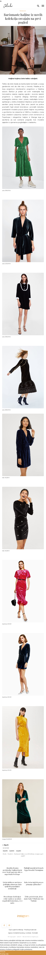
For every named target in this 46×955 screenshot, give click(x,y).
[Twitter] (13, 860)
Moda (4, 854)
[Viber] (33, 860)
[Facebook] (8, 860)
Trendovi (23, 11)
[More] (38, 860)
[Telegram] (28, 860)
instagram (23, 916)
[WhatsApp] (18, 860)
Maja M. (6, 845)
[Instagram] (9, 925)
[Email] (23, 860)
